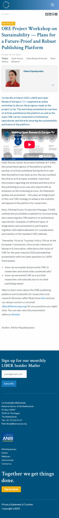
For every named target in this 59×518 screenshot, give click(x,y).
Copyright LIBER (11, 508)
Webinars (6, 456)
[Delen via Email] (53, 14)
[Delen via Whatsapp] (56, 14)
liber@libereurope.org (14, 306)
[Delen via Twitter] (46, 14)
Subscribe (9, 383)
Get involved (7, 460)
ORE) (24, 101)
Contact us (6, 463)
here (43, 298)
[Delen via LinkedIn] (49, 14)
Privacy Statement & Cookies (17, 504)
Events (5, 453)
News (6, 14)
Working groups (9, 449)
